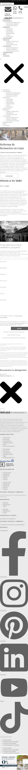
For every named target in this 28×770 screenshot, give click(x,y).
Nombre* (3, 261)
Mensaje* (3, 300)
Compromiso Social (12, 50)
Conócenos (7, 46)
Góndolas (9, 30)
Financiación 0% (11, 44)
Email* (2, 293)
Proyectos (6, 19)
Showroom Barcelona (13, 22)
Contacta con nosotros (7, 518)
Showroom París (11, 25)
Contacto (6, 56)
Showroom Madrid (12, 24)
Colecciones (7, 38)
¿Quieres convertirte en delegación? (12, 524)
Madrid (5, 503)
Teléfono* (3, 274)
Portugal (7, 472)
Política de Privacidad (17, 323)
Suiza (5, 477)
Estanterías (10, 32)
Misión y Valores (11, 49)
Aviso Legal (7, 740)
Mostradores (10, 33)
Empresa (3, 287)
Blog (4, 54)
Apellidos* (3, 268)
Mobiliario (6, 27)
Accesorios (9, 36)
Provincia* (3, 281)
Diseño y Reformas (12, 41)
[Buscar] (2, 410)
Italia (5, 479)
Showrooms (7, 21)
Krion (8, 35)
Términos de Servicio (7, 325)
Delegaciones (8, 52)
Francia (6, 474)
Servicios (6, 40)
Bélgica (6, 476)
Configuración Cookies (11, 745)
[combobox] (7, 376)
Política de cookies (9, 743)
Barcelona (6, 504)
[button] (14, 73)
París (5, 506)
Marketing (9, 43)
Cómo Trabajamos (12, 47)
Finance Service (8, 446)
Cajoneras (9, 28)
